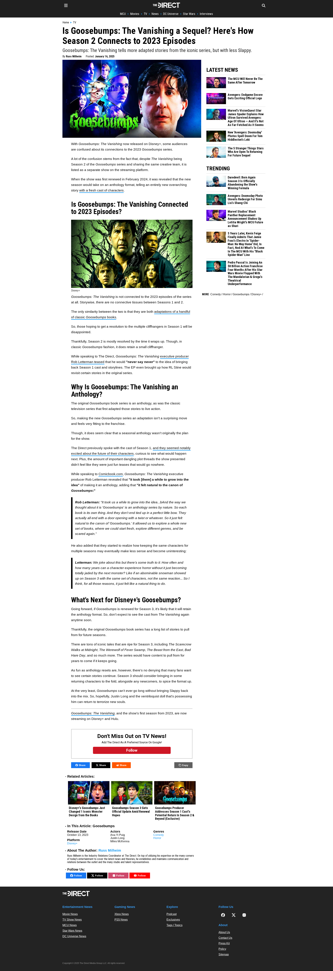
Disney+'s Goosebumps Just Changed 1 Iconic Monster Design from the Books (87, 811)
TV (145, 14)
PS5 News (121, 919)
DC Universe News (74, 936)
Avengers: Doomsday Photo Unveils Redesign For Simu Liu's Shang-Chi (245, 199)
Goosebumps (241, 294)
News (155, 14)
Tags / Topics (174, 925)
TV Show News (72, 919)
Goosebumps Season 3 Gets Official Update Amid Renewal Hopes (131, 811)
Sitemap (224, 954)
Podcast (171, 914)
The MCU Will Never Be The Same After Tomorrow (245, 80)
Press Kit (224, 943)
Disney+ (72, 843)
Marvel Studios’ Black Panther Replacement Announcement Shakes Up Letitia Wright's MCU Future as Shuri (245, 219)
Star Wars (189, 14)
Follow (78, 875)
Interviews (206, 14)
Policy (222, 948)
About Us (224, 932)
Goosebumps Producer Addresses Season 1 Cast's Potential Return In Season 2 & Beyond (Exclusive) (174, 813)
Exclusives (173, 919)
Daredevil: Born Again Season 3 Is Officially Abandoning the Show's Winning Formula (242, 183)
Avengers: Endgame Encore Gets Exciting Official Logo (245, 96)
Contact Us (225, 937)
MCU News (69, 925)
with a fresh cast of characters (101, 190)
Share (82, 765)
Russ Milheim (74, 56)
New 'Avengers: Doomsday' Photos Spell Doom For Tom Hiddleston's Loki (245, 136)
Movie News (70, 914)
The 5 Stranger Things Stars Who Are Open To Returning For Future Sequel (246, 152)
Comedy (158, 834)
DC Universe (170, 14)
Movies (134, 14)
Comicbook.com (111, 474)
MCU (123, 14)
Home (65, 22)
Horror (157, 838)
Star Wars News (72, 930)
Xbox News (121, 914)
